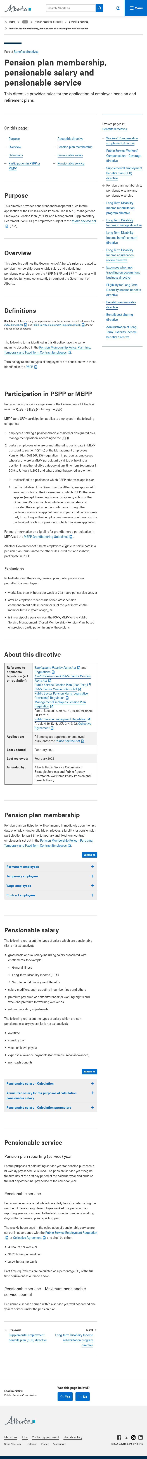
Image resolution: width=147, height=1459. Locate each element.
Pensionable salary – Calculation (30, 1083)
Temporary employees (22, 876)
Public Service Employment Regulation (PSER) (56, 324)
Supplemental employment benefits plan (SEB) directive (124, 173)
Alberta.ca (70, 1420)
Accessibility (59, 1444)
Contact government (45, 1437)
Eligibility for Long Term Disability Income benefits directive (123, 289)
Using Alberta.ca (13, 1444)
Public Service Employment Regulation (60, 719)
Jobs (25, 1437)
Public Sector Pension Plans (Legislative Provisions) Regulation (61, 695)
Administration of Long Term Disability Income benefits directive (121, 331)
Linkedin (140, 1437)
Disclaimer (31, 1444)
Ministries (10, 1437)
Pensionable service (71, 163)
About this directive (70, 138)
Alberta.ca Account (118, 7)
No (85, 1396)
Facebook (119, 1437)
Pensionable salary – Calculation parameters (38, 1107)
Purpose (14, 138)
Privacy (45, 1444)
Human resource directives (49, 21)
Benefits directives (78, 21)
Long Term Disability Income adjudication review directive (120, 255)
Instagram (133, 1437)
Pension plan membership (75, 146)
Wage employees (18, 885)
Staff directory (72, 1437)
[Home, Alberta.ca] (17, 8)
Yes (67, 1396)
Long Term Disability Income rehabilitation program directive (120, 207)
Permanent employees (22, 866)
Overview (15, 146)
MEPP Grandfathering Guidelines (46, 536)
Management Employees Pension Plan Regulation (60, 704)
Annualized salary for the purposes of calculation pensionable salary (41, 1095)
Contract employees (20, 895)
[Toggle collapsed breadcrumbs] (25, 22)
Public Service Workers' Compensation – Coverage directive (123, 155)
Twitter (126, 1437)
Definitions (16, 155)
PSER (29, 366)
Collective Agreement (27, 1237)
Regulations (43, 671)
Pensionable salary (70, 155)
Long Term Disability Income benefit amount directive (121, 237)
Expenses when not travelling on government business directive (123, 272)
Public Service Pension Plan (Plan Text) (61, 684)
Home (12, 21)
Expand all (90, 854)
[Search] (99, 8)
